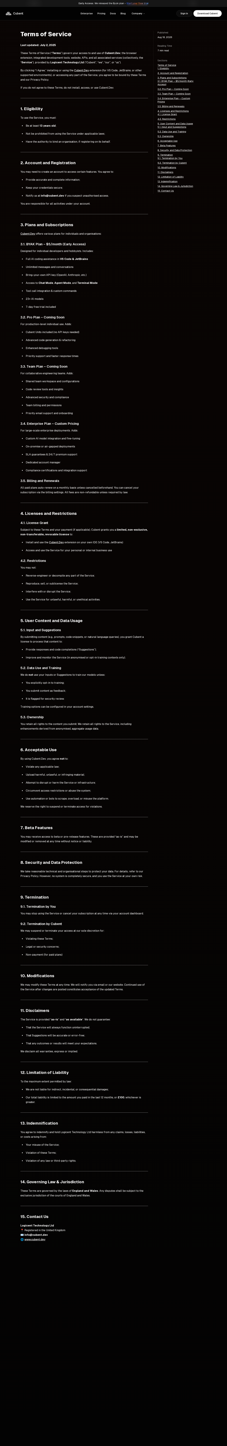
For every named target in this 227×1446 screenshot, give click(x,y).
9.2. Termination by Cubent (172, 163)
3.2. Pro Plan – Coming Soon (173, 89)
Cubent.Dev (81, 70)
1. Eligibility (163, 68)
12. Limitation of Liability (171, 176)
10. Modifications (167, 167)
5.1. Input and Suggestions (172, 127)
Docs (113, 13)
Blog (123, 13)
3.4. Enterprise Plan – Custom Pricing (174, 100)
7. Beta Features (167, 145)
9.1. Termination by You (170, 158)
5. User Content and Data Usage (175, 123)
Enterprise (87, 13)
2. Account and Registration (173, 73)
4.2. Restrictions (167, 119)
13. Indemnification (167, 181)
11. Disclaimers (165, 172)
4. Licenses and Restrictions (173, 111)
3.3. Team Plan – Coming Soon (174, 93)
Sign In (184, 13)
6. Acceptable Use (167, 141)
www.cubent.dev (34, 1239)
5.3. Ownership (166, 136)
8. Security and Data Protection (175, 150)
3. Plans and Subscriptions (172, 77)
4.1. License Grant (167, 114)
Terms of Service (167, 65)
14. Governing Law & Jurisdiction (175, 186)
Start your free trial (137, 3)
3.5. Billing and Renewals (171, 106)
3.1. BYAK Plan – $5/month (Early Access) (176, 83)
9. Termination (165, 155)
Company (137, 13)
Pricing (101, 13)
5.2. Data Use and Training (172, 131)
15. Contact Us (166, 190)
